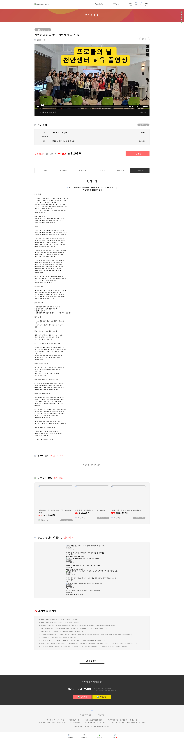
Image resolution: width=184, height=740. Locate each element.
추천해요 (120, 170)
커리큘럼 (63, 170)
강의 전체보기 (92, 661)
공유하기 (144, 39)
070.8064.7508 (79, 689)
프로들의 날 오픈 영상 (59, 133)
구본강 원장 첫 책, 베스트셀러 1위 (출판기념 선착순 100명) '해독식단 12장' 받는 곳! (91, 578)
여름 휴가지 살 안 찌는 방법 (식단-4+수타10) (91, 510)
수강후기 (101, 170)
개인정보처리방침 (86, 715)
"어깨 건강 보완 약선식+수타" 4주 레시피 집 (127, 510)
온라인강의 (99, 4)
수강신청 (137, 153)
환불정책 (139, 170)
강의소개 (82, 170)
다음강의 (143, 112)
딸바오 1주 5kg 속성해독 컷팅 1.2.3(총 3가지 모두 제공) (83, 565)
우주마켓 (116, 4)
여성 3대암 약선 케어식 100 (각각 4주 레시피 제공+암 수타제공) (85, 553)
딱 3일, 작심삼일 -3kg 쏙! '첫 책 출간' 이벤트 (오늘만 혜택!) (83, 590)
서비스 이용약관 (99, 715)
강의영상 (44, 170)
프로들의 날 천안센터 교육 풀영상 (62, 141)
